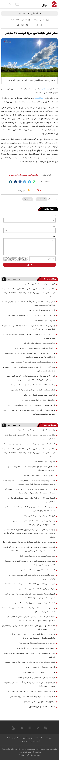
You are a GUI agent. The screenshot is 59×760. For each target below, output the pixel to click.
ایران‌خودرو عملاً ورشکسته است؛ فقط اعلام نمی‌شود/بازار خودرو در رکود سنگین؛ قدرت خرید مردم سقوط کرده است (30, 596)
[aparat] (45, 728)
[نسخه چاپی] (18, 25)
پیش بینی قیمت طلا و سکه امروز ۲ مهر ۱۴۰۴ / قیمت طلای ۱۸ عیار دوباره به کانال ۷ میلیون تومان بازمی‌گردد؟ (28, 327)
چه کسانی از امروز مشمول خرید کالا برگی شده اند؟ (37, 643)
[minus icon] (33, 25)
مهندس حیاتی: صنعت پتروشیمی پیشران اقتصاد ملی (36, 648)
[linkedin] (15, 181)
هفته (14, 279)
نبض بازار (46, 89)
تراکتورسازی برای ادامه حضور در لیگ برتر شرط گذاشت (35, 677)
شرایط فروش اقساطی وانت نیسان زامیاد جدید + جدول (35, 348)
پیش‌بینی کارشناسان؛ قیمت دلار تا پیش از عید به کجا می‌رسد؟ (33, 384)
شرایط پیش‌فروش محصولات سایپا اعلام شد (39, 343)
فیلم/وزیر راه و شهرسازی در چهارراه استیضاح (39, 701)
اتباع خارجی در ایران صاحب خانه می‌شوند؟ (39, 515)
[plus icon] (41, 25)
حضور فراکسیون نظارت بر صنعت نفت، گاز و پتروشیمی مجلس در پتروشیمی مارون (32, 577)
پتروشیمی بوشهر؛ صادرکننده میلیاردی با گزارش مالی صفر (35, 589)
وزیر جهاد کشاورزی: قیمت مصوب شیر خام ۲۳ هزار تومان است (33, 362)
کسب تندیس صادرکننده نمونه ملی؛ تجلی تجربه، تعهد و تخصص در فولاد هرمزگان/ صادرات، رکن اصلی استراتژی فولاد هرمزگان (29, 491)
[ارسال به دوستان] (22, 25)
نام (55, 216)
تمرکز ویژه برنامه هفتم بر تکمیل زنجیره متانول (39, 395)
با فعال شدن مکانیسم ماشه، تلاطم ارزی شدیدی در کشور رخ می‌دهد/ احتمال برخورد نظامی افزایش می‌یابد (31, 522)
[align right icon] (37, 25)
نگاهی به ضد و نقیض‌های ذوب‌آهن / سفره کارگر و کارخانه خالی (32, 696)
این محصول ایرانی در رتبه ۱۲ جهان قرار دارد (40, 283)
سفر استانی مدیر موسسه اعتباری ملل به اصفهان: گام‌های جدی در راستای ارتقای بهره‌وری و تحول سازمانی (29, 563)
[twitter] (24, 181)
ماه (9, 279)
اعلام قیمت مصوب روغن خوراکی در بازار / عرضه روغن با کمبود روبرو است (29, 315)
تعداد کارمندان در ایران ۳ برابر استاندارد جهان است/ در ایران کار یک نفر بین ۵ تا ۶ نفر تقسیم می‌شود (28, 369)
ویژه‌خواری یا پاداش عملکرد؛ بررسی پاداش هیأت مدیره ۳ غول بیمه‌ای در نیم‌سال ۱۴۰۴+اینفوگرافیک (29, 684)
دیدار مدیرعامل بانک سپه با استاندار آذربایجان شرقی (37, 556)
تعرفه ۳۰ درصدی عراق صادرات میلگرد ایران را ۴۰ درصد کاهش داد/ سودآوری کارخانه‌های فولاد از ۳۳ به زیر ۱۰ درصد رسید (31, 378)
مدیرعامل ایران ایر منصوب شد (44, 320)
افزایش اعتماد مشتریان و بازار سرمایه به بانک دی (37, 570)
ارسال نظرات (49, 209)
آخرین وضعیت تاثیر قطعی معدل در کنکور (40, 667)
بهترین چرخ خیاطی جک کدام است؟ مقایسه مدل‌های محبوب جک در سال (29, 542)
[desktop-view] (17, 4)
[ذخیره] (27, 25)
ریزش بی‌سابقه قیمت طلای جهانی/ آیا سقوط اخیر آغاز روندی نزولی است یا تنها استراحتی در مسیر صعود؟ (28, 303)
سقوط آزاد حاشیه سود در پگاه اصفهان (42, 706)
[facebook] (20, 181)
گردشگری (34, 13)
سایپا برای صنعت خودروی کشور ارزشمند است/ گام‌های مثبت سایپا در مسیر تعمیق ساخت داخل (30, 468)
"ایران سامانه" (24, 755)
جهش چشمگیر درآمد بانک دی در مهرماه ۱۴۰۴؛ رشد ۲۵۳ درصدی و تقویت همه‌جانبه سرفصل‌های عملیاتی (29, 412)
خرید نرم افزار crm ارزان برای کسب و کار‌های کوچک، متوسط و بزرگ (31, 691)
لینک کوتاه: (46, 175)
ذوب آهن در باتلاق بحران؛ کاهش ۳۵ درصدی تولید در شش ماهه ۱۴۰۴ (30, 583)
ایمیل (54, 226)
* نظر (54, 236)
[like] (38, 190)
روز (19, 279)
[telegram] (29, 181)
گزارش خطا (22, 190)
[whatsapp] (34, 181)
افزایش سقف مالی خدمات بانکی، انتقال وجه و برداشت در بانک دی (31, 405)
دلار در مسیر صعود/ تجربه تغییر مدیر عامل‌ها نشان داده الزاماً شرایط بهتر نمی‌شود (29, 655)
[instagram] (30, 728)
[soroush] (10, 181)
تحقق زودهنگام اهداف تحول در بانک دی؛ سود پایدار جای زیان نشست (30, 662)
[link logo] (49, 4)
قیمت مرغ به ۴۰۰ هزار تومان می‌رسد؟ (42, 310)
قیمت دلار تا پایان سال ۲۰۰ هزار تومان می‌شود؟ (38, 672)
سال (4, 279)
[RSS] (13, 728)
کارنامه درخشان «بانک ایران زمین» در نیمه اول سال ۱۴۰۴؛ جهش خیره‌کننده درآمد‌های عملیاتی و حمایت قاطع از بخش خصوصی (29, 482)
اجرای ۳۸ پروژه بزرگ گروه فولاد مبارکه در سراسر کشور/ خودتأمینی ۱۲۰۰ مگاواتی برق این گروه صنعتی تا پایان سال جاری (30, 636)
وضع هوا (27, 199)
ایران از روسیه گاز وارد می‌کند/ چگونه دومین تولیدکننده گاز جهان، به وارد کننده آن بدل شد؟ (30, 500)
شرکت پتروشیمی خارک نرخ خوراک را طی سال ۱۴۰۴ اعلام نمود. (33, 390)
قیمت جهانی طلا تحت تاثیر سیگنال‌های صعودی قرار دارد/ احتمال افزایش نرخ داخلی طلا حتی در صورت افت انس (29, 355)
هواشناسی (39, 98)
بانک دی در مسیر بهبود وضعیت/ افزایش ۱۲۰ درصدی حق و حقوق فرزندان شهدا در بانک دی (29, 336)
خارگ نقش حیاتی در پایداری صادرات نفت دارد (38, 400)
